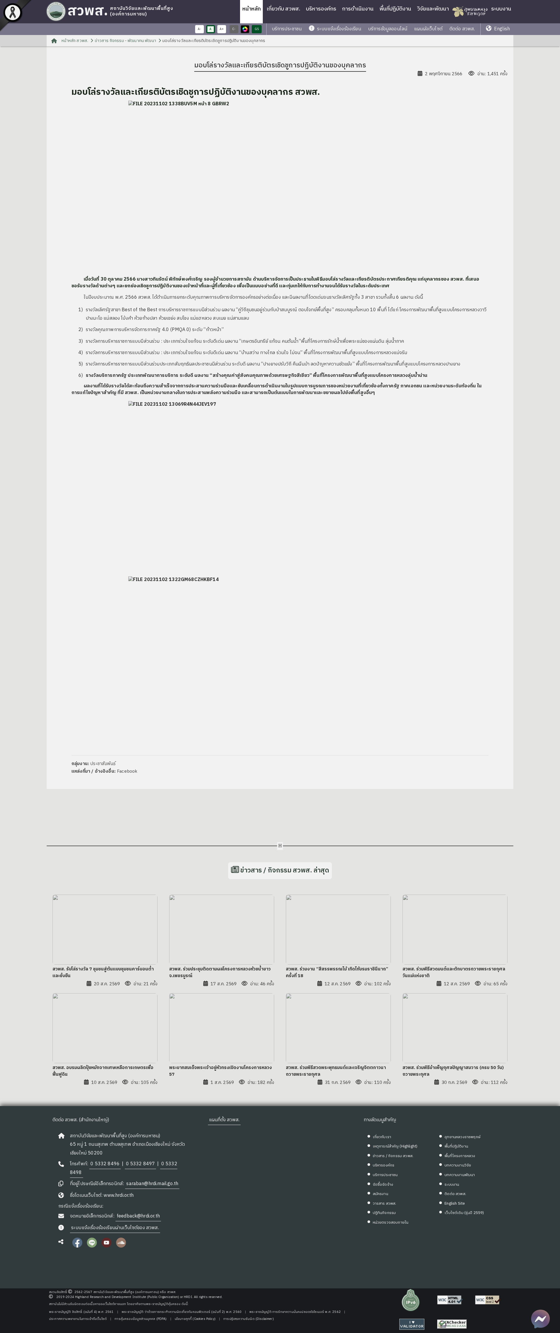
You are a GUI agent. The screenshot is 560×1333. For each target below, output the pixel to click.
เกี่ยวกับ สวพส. (283, 9)
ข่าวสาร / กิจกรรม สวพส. (393, 1156)
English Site (454, 1203)
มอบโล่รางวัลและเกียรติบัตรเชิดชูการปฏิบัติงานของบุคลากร (213, 40)
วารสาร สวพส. (384, 1203)
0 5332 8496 (105, 1164)
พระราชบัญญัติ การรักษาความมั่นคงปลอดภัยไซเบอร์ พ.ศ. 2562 (295, 1312)
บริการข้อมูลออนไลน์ (387, 29)
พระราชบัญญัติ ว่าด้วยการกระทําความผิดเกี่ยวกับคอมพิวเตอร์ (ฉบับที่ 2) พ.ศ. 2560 (182, 1312)
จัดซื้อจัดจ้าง (383, 1184)
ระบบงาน (501, 9)
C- (233, 29)
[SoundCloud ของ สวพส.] (121, 1246)
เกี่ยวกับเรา (382, 1137)
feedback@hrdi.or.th (138, 1216)
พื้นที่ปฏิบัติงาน (395, 9)
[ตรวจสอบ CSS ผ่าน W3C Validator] (488, 1299)
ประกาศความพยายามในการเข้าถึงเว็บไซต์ (78, 1319)
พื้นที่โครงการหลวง (459, 1156)
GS (257, 29)
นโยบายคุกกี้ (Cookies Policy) (195, 1319)
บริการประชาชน (287, 29)
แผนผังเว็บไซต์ (428, 29)
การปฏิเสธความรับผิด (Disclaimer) (248, 1319)
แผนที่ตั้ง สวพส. (224, 1120)
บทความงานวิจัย (457, 1165)
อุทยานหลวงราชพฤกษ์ (462, 1137)
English (501, 29)
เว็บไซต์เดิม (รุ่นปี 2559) (464, 1213)
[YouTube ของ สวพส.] (106, 1246)
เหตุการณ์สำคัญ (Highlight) (395, 1146)
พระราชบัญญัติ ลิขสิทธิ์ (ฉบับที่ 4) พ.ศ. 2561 (81, 1312)
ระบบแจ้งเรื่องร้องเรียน (338, 29)
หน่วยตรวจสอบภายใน (391, 1222)
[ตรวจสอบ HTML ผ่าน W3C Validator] (450, 1299)
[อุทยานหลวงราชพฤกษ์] (469, 11)
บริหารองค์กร (321, 9)
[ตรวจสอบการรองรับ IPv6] (410, 1300)
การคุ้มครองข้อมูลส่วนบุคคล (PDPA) (141, 1319)
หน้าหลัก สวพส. (74, 40)
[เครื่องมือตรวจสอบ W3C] (412, 1324)
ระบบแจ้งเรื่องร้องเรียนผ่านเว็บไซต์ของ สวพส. (115, 1228)
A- (199, 29)
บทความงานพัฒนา (459, 1175)
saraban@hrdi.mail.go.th (152, 1184)
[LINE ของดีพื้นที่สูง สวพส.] (92, 1246)
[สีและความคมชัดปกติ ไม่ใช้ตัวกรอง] (245, 29)
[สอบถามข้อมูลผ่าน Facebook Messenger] (540, 1319)
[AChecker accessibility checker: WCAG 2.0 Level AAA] (452, 1324)
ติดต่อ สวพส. (462, 29)
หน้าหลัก (251, 9)
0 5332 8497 (140, 1164)
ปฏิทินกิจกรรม (384, 1213)
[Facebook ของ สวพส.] (77, 1246)
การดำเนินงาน (358, 9)
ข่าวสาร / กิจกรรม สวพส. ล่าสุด (284, 870)
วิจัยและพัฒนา (433, 9)
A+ (222, 29)
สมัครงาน (380, 1194)
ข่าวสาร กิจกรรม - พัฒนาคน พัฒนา (125, 40)
